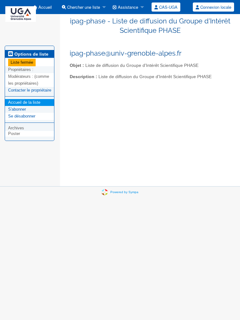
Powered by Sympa (124, 192)
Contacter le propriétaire (29, 90)
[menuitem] (42, 7)
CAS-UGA (168, 7)
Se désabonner (21, 116)
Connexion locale (215, 7)
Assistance (127, 7)
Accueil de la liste (24, 102)
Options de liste (30, 54)
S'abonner (17, 109)
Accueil (44, 7)
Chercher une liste (83, 7)
